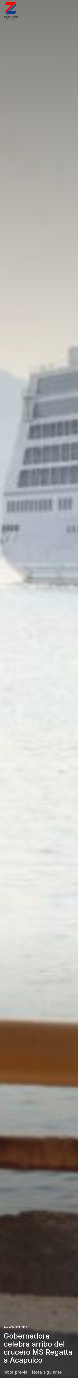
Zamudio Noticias (15, 1327)
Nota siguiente (47, 1372)
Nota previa (16, 1372)
